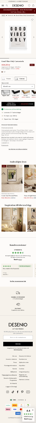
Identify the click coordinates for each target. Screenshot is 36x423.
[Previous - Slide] (2, 37)
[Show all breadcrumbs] (3, 15)
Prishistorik (4, 145)
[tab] (4, 57)
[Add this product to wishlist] (32, 19)
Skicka (17, 344)
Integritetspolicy (24, 372)
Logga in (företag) (11, 386)
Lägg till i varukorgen (19, 104)
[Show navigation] (3, 5)
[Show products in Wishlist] (29, 5)
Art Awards (13, 383)
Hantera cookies (24, 379)
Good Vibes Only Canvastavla (25, 15)
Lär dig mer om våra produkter (18, 149)
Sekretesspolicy (18, 350)
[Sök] (7, 5)
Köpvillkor (22, 365)
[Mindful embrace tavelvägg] (13, 220)
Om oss (14, 356)
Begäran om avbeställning (23, 375)
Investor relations (11, 359)
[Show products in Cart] (33, 5)
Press (15, 362)
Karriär (15, 369)
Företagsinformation (10, 365)
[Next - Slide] (33, 37)
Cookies (21, 369)
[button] (28, 415)
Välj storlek (5, 83)
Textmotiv (11, 15)
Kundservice (23, 359)
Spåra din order (24, 362)
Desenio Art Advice (25, 356)
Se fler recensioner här (18, 281)
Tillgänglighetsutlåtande (9, 375)
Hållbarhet (13, 372)
